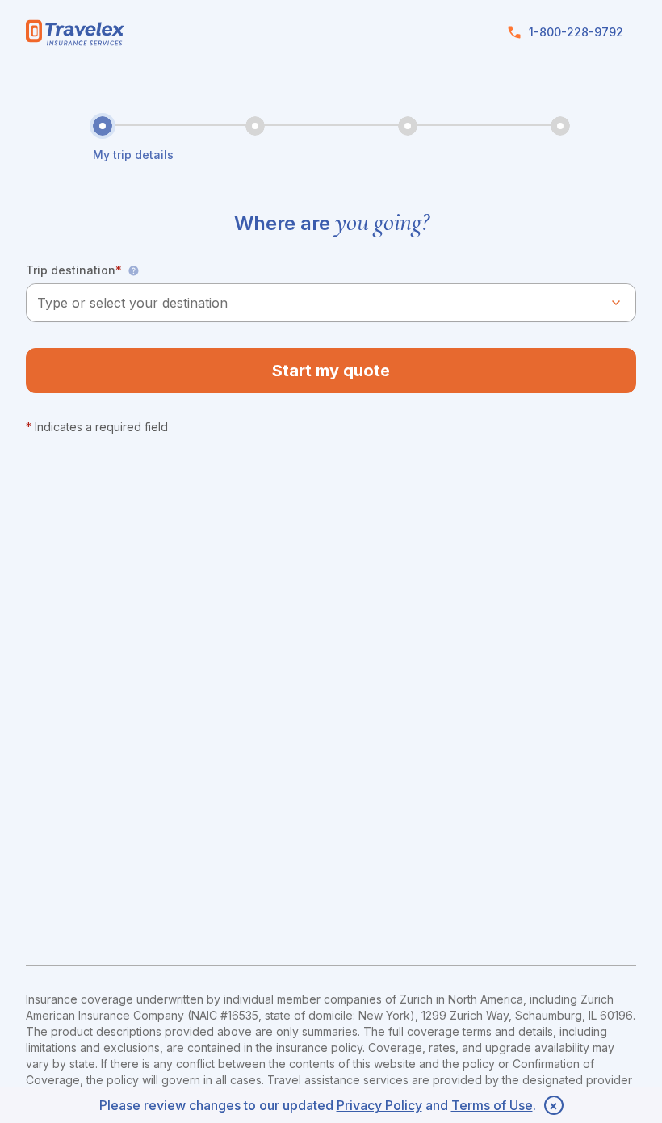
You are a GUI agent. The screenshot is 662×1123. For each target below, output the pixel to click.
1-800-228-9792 (576, 32)
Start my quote (331, 370)
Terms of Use (492, 1105)
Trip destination (74, 270)
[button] (133, 270)
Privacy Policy (379, 1105)
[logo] (75, 32)
